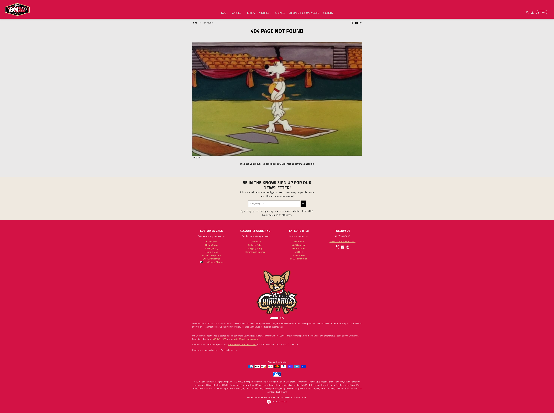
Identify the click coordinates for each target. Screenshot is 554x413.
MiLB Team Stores (298, 259)
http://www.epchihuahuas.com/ (242, 344)
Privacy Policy (211, 248)
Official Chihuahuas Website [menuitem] (304, 13)
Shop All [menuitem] (280, 13)
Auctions (328, 13)
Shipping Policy (255, 248)
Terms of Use (211, 252)
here (289, 164)
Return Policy (211, 245)
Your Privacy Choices (213, 262)
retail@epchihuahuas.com (246, 339)
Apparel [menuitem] (236, 13)
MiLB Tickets (299, 255)
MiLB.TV (299, 252)
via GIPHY (197, 157)
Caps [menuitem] (223, 13)
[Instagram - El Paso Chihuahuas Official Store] (361, 22)
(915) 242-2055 (219, 339)
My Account (255, 241)
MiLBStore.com (298, 245)
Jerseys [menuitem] (251, 13)
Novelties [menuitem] (264, 13)
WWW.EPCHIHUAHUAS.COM (342, 241)
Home (194, 23)
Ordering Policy (255, 245)
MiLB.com (299, 241)
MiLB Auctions (299, 248)
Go (303, 203)
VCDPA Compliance (211, 255)
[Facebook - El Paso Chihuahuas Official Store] (356, 22)
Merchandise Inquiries (255, 252)
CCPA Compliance (211, 259)
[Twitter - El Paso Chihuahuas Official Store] (352, 22)
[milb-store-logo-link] (277, 376)
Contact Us (211, 241)
